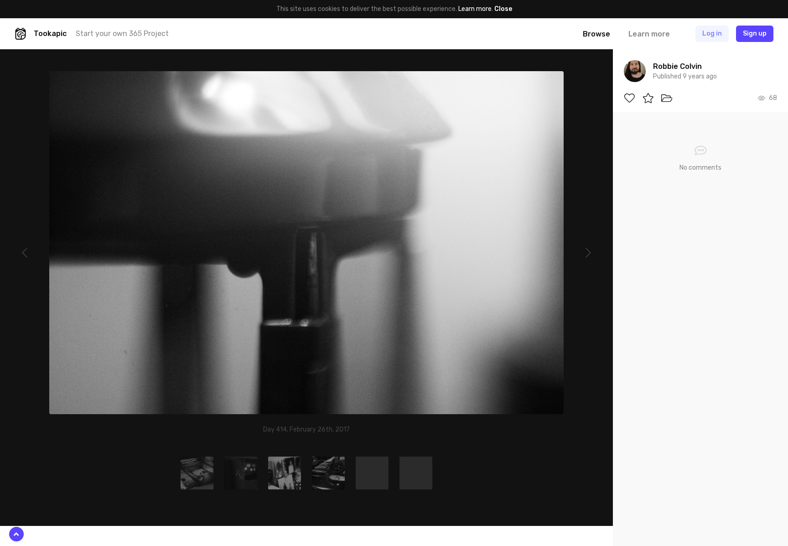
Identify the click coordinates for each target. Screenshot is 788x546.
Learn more (475, 9)
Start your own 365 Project (122, 33)
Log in (712, 33)
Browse (596, 34)
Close (503, 9)
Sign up (755, 33)
